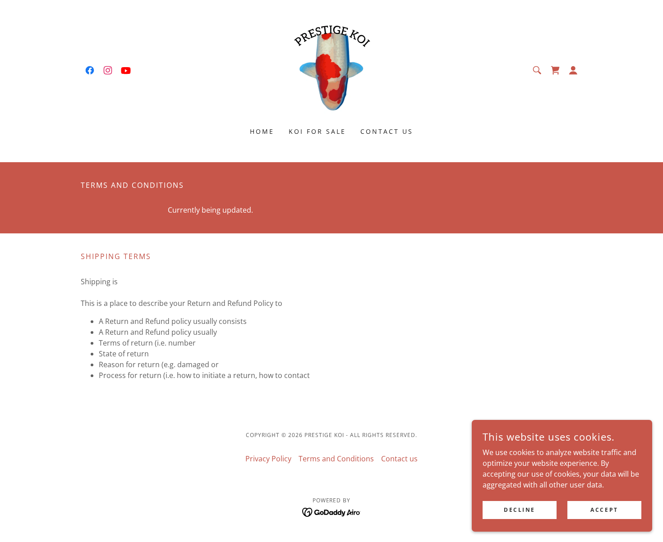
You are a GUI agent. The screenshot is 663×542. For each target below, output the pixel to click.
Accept (604, 510)
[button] (573, 70)
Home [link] (262, 131)
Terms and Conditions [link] (336, 459)
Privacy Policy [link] (268, 459)
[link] (90, 70)
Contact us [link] (386, 131)
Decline (519, 510)
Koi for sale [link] (317, 131)
